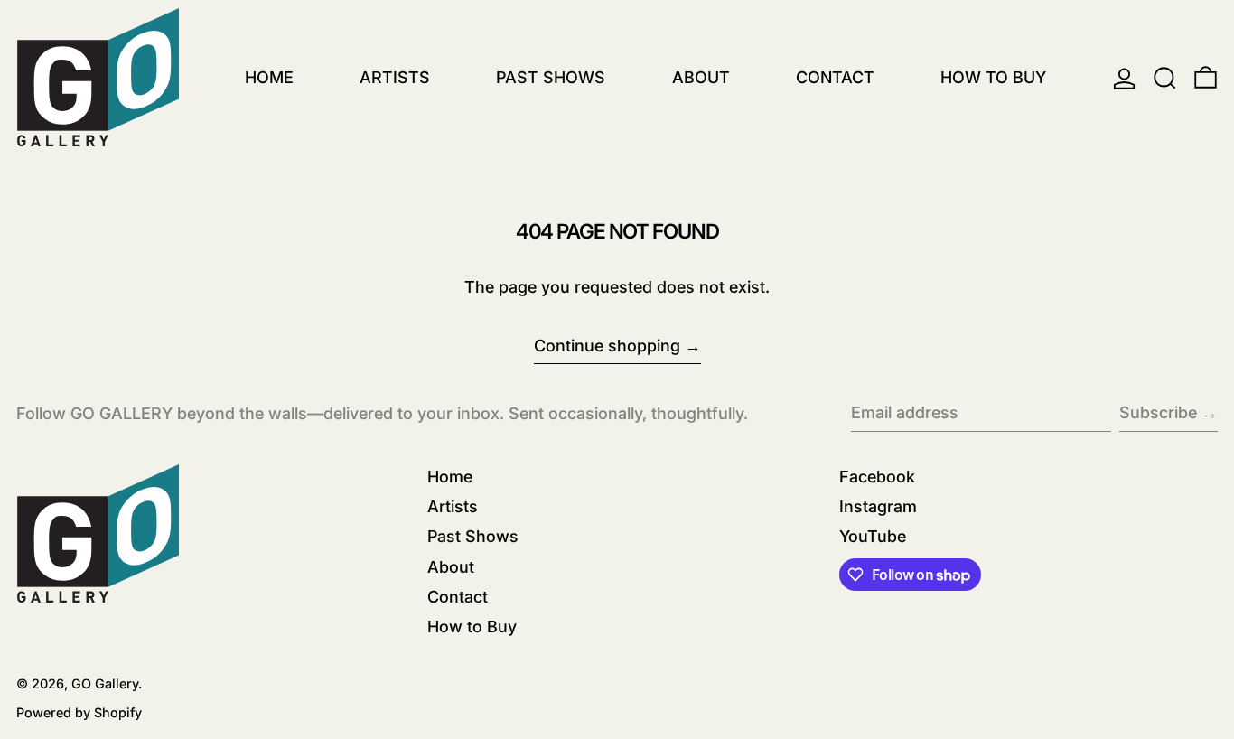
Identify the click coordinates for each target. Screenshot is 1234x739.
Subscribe (1158, 412)
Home (449, 476)
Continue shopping (607, 345)
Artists (452, 506)
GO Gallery (104, 683)
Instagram (878, 506)
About (450, 566)
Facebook (877, 476)
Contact (457, 596)
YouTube (872, 536)
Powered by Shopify (79, 712)
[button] (1165, 78)
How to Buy (472, 626)
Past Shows (473, 536)
